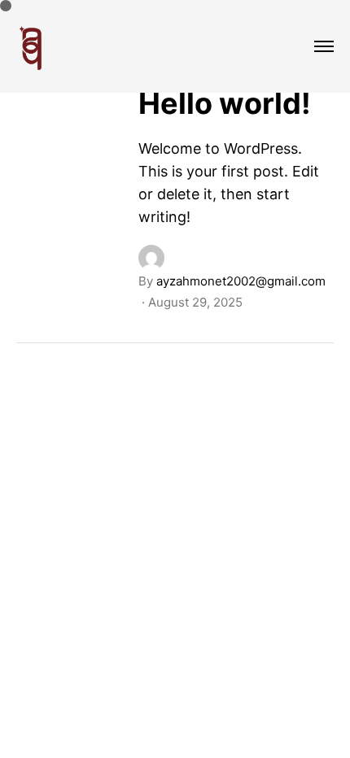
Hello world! (224, 103)
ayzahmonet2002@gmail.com (241, 281)
